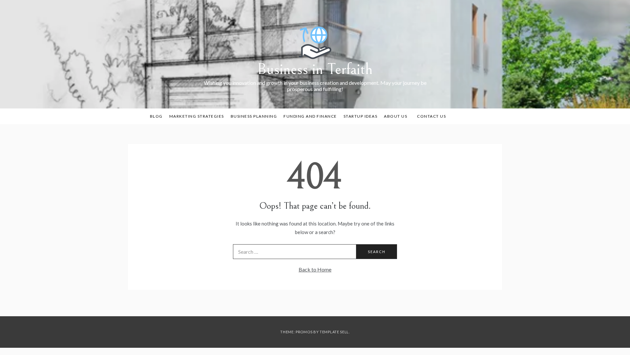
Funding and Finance (310, 116)
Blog (156, 116)
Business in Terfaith (315, 69)
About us (395, 116)
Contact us (431, 116)
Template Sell (334, 332)
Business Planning (254, 116)
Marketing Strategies (196, 116)
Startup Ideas (361, 116)
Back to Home (315, 269)
